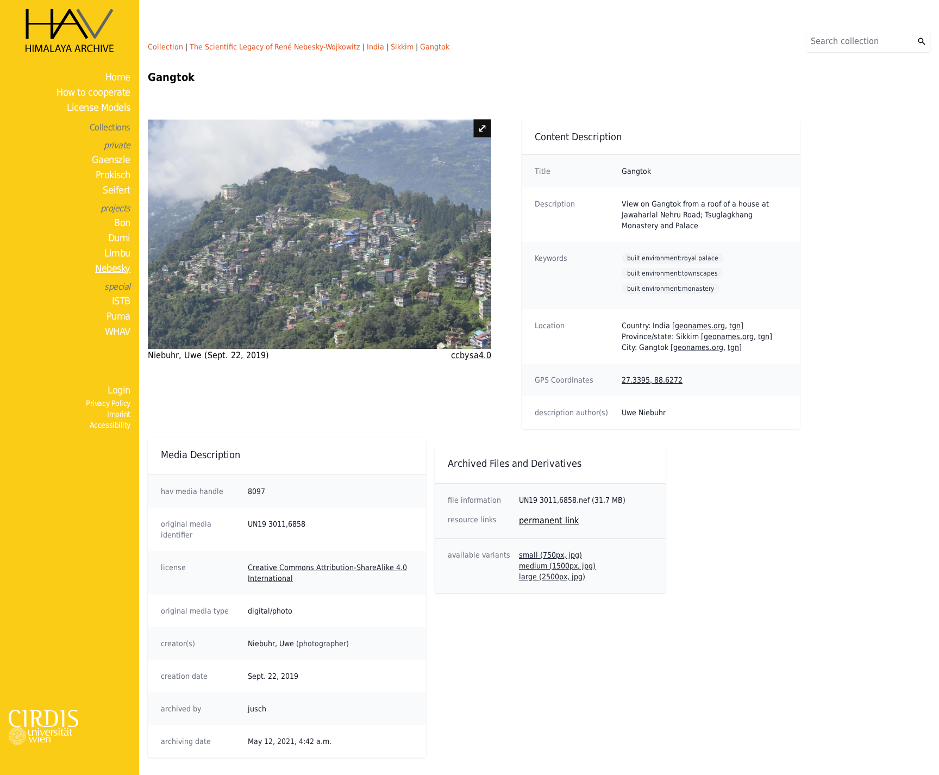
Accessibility (110, 425)
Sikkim (402, 46)
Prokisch (113, 174)
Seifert (116, 190)
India (375, 46)
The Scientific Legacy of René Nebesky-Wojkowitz (275, 46)
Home (117, 77)
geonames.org (700, 325)
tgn (735, 325)
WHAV (117, 331)
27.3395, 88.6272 (652, 380)
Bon (122, 222)
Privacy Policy (108, 403)
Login (119, 390)
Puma (118, 316)
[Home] (69, 30)
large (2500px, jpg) (552, 576)
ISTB (121, 301)
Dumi (119, 237)
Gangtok (434, 46)
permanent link (549, 520)
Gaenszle (111, 159)
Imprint (118, 414)
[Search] (921, 41)
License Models (98, 107)
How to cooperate (93, 92)
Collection (165, 46)
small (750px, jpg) (550, 555)
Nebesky (112, 268)
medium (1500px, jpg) (557, 565)
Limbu (117, 253)
